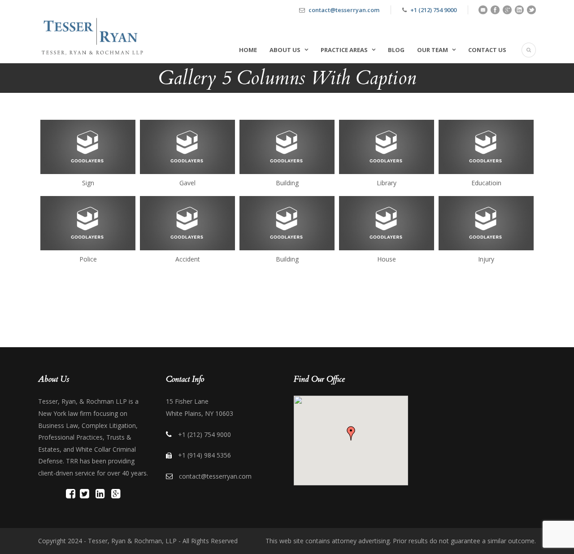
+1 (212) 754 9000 (433, 10)
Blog (396, 50)
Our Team (432, 50)
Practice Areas (344, 50)
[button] (351, 433)
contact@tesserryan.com (344, 10)
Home (248, 50)
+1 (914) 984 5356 (204, 455)
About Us (285, 50)
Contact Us (487, 50)
